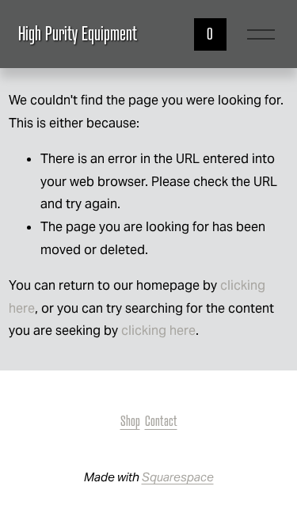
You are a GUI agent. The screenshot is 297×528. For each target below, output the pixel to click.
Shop (130, 420)
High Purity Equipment (77, 33)
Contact (161, 420)
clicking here (158, 330)
